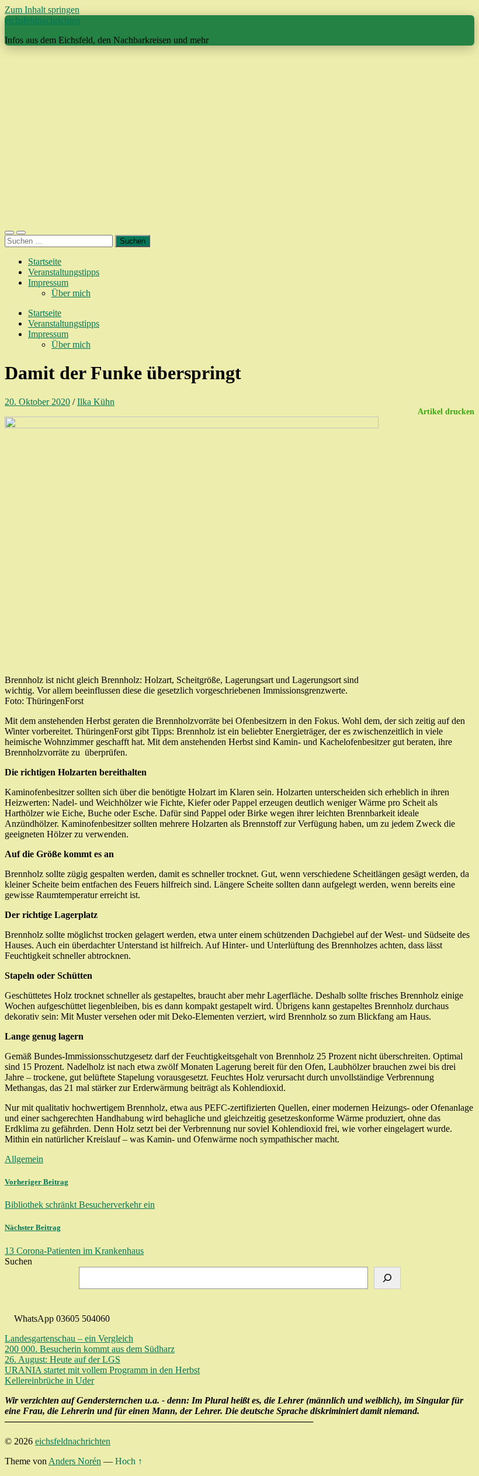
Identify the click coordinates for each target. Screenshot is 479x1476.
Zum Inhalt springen (42, 10)
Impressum (48, 282)
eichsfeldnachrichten (42, 20)
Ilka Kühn (95, 402)
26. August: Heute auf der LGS (62, 1359)
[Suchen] (387, 1278)
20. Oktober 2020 (37, 402)
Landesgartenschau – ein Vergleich (69, 1338)
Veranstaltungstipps (63, 272)
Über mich (71, 293)
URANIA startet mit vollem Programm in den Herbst (102, 1370)
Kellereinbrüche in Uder (49, 1380)
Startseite (44, 261)
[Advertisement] (239, 137)
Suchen (18, 1261)
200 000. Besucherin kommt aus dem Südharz (90, 1349)
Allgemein (24, 1159)
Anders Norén (74, 1461)
